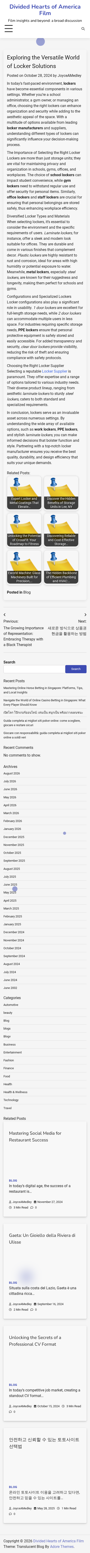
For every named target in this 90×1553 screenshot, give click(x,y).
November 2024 (13, 940)
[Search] (83, 28)
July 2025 (9, 876)
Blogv (7, 1036)
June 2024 (10, 980)
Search (9, 662)
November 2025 (13, 845)
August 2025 (11, 869)
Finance (8, 1068)
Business (9, 1044)
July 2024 (9, 972)
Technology (10, 1100)
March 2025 (11, 908)
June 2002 (10, 988)
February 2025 (12, 916)
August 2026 (11, 773)
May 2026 (9, 797)
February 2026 (12, 821)
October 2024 (12, 948)
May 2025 (9, 892)
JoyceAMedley (69, 75)
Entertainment (12, 1052)
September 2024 (14, 956)
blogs (7, 1028)
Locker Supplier (54, 371)
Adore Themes (62, 1546)
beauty (7, 1012)
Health (7, 1084)
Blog (27, 592)
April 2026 (9, 805)
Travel (7, 1108)
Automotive (10, 1005)
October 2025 (12, 852)
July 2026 (9, 781)
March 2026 (11, 813)
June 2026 (10, 789)
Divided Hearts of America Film (45, 10)
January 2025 (12, 924)
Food (6, 1076)
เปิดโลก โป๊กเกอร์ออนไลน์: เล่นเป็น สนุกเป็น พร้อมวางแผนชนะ (43, 712)
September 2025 (14, 860)
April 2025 (9, 900)
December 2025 (13, 837)
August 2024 (11, 964)
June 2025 (10, 884)
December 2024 (13, 932)
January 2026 (12, 829)
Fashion (8, 1060)
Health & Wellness (15, 1092)
